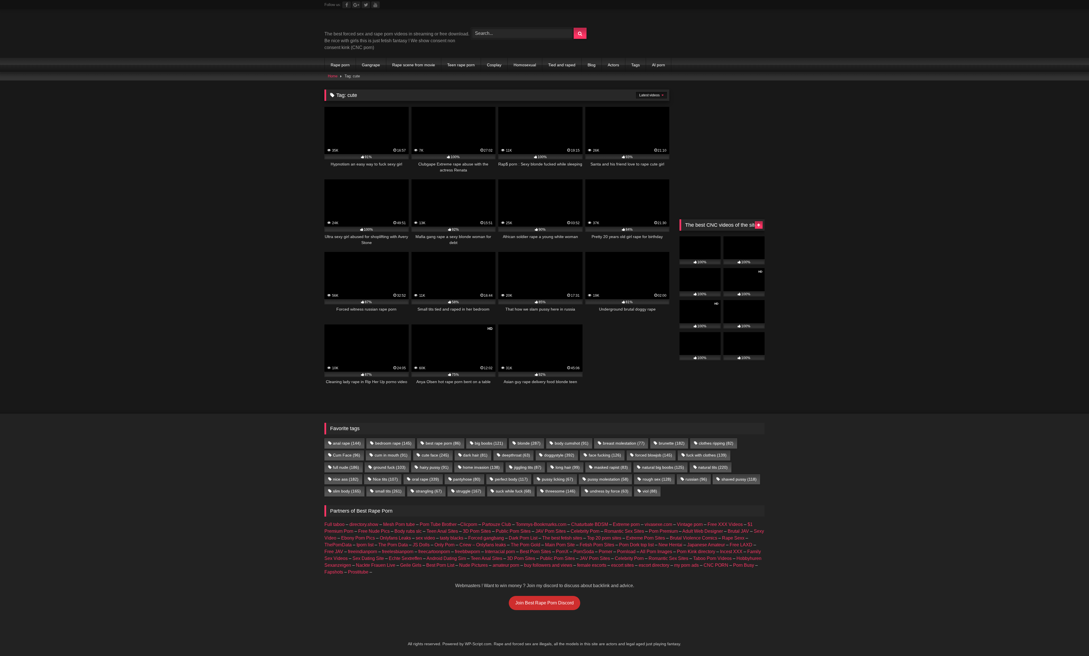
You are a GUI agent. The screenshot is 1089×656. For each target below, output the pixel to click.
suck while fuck (513, 491)
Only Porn (444, 544)
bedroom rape (393, 443)
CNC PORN (716, 565)
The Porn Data (393, 544)
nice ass (345, 479)
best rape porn (443, 443)
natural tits (713, 467)
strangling (429, 491)
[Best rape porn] (371, 22)
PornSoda (583, 551)
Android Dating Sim (446, 558)
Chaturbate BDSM (589, 524)
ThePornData (338, 544)
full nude (346, 467)
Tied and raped (561, 65)
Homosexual (525, 65)
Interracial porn (500, 551)
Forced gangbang (486, 538)
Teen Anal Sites (442, 531)
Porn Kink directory (696, 551)
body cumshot (571, 443)
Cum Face (346, 455)
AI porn (658, 65)
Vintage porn (690, 524)
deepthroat (516, 455)
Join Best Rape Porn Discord (544, 602)
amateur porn (506, 565)
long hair (568, 467)
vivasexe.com (658, 524)
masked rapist (611, 467)
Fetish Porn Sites (597, 544)
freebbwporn (467, 551)
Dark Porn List (523, 538)
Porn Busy (743, 565)
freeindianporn (362, 551)
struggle (468, 491)
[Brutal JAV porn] (722, 45)
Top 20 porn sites (604, 538)
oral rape (425, 479)
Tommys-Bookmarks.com (541, 524)
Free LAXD (741, 544)
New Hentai (670, 544)
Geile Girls (410, 565)
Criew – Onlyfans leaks (482, 544)
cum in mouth (391, 455)
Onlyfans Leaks (395, 538)
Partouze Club (496, 524)
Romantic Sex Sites (624, 531)
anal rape (347, 443)
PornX (562, 551)
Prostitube (358, 572)
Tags (635, 65)
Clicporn (468, 524)
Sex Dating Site (368, 558)
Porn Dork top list (636, 544)
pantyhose (466, 479)
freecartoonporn (434, 551)
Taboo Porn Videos (712, 558)
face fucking (605, 455)
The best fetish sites (562, 538)
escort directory (654, 565)
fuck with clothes (706, 455)
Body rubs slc (408, 531)
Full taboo (334, 524)
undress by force (609, 491)
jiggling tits (527, 467)
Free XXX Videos (725, 524)
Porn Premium (663, 531)
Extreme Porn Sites (645, 538)
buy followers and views (548, 565)
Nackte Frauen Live (375, 565)
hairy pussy (434, 467)
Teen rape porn (461, 65)
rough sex (657, 479)
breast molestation (624, 443)
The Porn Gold (525, 544)
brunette (672, 443)
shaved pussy (739, 479)
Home (332, 76)
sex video (425, 538)
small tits (388, 491)
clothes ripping (716, 443)
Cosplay (494, 65)
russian (696, 479)
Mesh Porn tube (399, 524)
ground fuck (389, 467)
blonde (529, 443)
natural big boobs (663, 467)
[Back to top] (1071, 639)
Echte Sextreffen (405, 558)
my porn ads (686, 565)
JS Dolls (421, 544)
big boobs (489, 443)
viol (650, 491)
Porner (605, 551)
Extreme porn (626, 524)
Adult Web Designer (702, 531)
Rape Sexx (733, 538)
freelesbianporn (397, 551)
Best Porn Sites (535, 551)
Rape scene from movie (413, 65)
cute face (435, 455)
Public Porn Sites (513, 531)
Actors (613, 65)
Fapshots (333, 572)
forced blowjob (653, 455)
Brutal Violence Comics (693, 538)
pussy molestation (608, 479)
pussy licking (557, 479)
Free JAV (333, 551)
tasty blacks (451, 538)
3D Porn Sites (477, 531)
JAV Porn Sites (550, 531)
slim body (347, 491)
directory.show (363, 524)
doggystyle (559, 455)
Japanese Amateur (706, 544)
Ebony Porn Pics (358, 538)
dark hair (475, 455)
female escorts (591, 565)
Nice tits (385, 479)
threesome (560, 491)
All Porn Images (656, 551)
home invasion (481, 467)
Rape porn (340, 65)
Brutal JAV (738, 531)
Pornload (626, 551)
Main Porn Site (560, 544)
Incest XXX (731, 551)
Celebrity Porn (585, 531)
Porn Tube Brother (438, 524)
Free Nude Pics (374, 531)
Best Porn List (440, 565)
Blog (592, 65)
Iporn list (364, 544)
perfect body (511, 479)
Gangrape (371, 65)
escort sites (622, 565)
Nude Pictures (473, 565)
